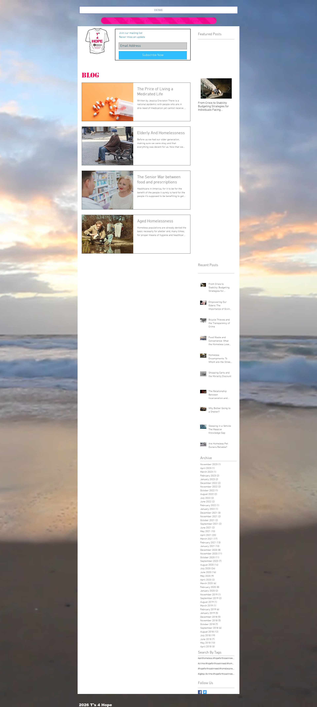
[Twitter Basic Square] (205, 692)
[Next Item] (229, 88)
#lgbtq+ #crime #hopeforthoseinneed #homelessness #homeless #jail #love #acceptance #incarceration (216, 674)
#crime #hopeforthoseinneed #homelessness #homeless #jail (216, 663)
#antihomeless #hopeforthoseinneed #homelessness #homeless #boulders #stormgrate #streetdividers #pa (216, 658)
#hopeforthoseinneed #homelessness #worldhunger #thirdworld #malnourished (216, 668)
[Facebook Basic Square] (200, 692)
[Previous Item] (203, 88)
